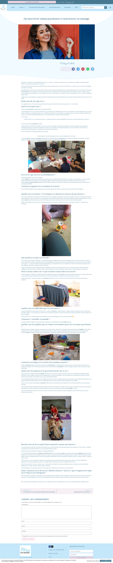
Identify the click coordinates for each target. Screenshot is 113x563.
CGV (50, 557)
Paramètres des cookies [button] (93, 560)
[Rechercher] (105, 7)
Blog (76, 7)
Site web (24, 531)
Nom (23, 521)
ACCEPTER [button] (103, 560)
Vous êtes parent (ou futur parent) (37, 7)
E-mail (23, 526)
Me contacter (68, 7)
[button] (73, 69)
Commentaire (25, 504)
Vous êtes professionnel (54, 7)
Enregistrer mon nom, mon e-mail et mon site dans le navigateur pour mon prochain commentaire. (45, 536)
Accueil (13, 7)
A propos (21, 7)
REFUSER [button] (109, 560)
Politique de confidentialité (56, 549)
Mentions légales (53, 553)
